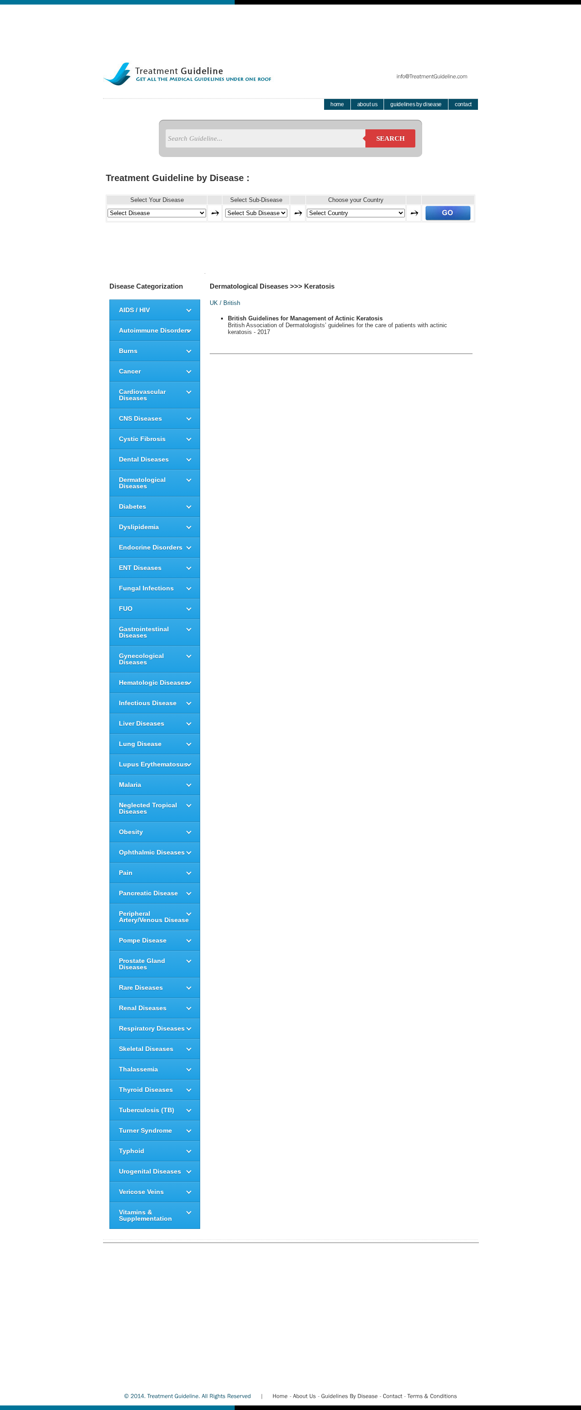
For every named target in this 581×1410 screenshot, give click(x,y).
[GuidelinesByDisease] (349, 1395)
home (337, 104)
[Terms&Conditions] (432, 1395)
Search (390, 138)
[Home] (280, 1395)
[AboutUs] (304, 1395)
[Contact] (392, 1395)
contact (463, 104)
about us (367, 104)
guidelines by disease (416, 104)
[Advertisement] (290, 25)
